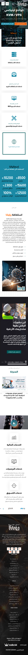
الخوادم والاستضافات (13, 588)
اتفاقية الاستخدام (13, 570)
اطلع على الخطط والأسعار (7, 23)
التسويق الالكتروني (13, 601)
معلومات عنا (13, 559)
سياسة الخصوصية (13, 567)
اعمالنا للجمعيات (13, 619)
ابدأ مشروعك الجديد (21, 23)
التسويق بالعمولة (13, 572)
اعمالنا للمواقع (13, 617)
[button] (3, 3)
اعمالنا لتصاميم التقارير (13, 625)
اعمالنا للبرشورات (13, 628)
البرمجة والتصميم (13, 599)
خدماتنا (13, 561)
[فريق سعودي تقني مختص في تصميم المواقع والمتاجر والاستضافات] (22, 4)
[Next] (24, 508)
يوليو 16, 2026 (13, 392)
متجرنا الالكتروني (13, 585)
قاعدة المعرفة (13, 576)
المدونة (9, 392)
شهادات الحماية (13, 592)
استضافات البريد (13, 590)
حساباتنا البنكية (13, 563)
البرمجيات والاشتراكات (13, 597)
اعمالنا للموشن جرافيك (13, 623)
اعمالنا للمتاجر (13, 621)
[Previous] (3, 508)
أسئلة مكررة (13, 565)
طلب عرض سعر (13, 614)
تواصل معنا (13, 612)
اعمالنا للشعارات (13, 630)
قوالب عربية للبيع (13, 603)
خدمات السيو (13, 594)
